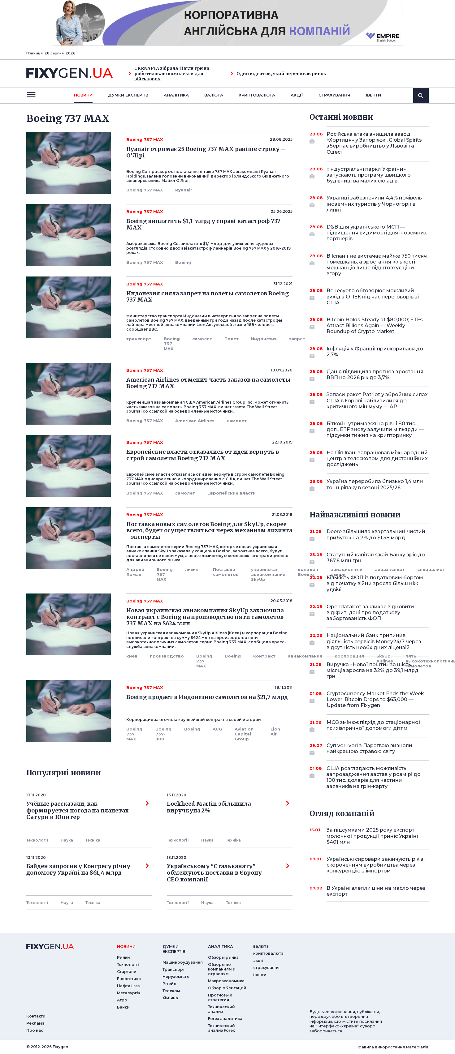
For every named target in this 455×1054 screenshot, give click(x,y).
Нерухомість (175, 976)
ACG (217, 728)
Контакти (36, 1016)
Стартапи (126, 971)
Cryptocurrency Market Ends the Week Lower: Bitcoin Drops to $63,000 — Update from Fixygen (375, 699)
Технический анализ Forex (221, 1028)
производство (167, 655)
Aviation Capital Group (244, 733)
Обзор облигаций (227, 988)
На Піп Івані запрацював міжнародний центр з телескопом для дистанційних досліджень (377, 458)
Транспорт (173, 969)
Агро (122, 1000)
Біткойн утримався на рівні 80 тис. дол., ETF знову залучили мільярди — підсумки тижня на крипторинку (375, 429)
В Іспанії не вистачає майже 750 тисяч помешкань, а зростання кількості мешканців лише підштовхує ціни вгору (377, 265)
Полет (231, 338)
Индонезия (264, 338)
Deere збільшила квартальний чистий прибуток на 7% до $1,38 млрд (376, 534)
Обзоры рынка (223, 957)
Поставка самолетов (226, 572)
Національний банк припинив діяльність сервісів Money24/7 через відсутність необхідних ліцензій (374, 641)
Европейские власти (231, 493)
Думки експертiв (128, 94)
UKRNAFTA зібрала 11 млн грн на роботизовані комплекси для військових (171, 73)
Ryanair (183, 189)
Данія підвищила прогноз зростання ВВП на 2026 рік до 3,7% (375, 374)
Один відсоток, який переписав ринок (281, 73)
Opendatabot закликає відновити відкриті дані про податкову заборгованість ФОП (370, 612)
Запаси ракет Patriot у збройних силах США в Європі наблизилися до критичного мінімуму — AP (377, 400)
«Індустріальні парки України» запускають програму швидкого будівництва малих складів (369, 175)
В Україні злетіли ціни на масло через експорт (376, 891)
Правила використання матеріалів (392, 1046)
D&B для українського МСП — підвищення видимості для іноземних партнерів (377, 233)
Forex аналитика (225, 1018)
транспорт (138, 338)
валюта (213, 94)
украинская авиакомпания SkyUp (268, 574)
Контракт (264, 655)
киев (131, 655)
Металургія (129, 993)
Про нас (34, 1030)
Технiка (92, 840)
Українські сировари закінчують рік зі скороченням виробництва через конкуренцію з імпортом (376, 865)
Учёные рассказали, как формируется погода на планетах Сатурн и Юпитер (77, 810)
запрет (297, 338)
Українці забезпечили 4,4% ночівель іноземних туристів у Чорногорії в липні (374, 203)
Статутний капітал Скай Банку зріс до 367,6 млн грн (376, 557)
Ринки (123, 957)
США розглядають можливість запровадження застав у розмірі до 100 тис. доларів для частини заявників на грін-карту (374, 777)
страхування (334, 94)
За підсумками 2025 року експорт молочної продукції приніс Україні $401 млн (372, 836)
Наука (67, 840)
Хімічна (170, 998)
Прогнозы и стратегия (220, 997)
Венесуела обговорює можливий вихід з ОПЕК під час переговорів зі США (373, 296)
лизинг (193, 569)
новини (83, 94)
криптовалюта (257, 94)
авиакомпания (305, 655)
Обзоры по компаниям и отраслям (222, 969)
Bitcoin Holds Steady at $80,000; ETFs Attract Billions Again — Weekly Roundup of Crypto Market (375, 325)
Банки (123, 1007)
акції (297, 94)
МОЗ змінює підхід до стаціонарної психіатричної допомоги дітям (373, 725)
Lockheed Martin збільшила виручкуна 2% (209, 807)
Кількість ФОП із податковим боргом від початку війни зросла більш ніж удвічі (375, 583)
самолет (202, 338)
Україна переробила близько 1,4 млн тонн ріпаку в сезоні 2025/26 (375, 484)
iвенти (373, 94)
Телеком (171, 990)
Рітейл (169, 983)
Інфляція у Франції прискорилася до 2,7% (375, 352)
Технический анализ (221, 1009)
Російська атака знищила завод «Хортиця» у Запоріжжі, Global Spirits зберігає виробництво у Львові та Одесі (374, 143)
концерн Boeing (308, 572)
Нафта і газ (128, 985)
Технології (37, 840)
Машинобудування (182, 962)
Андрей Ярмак (135, 572)
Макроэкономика (226, 981)
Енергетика (129, 978)
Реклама (35, 1023)
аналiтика (220, 946)
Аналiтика (176, 94)
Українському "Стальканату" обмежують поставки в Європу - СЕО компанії (218, 873)
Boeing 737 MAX (144, 189)
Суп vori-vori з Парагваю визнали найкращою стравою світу (369, 748)
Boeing (183, 262)
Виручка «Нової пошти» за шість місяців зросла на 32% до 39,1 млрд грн (372, 670)
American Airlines (194, 420)
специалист (430, 569)
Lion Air (275, 731)
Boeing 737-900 (163, 733)
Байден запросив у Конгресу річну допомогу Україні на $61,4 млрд (78, 869)
